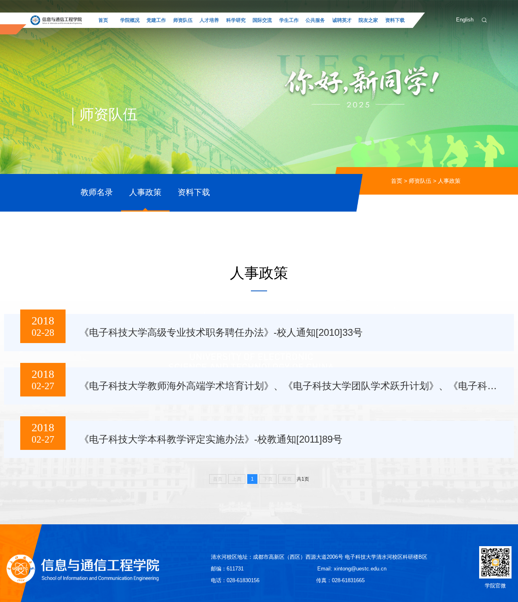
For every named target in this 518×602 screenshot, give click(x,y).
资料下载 (395, 20)
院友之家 (368, 20)
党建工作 (156, 20)
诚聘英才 (342, 20)
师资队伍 (183, 20)
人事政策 (449, 181)
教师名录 (97, 192)
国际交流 (262, 20)
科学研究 (236, 20)
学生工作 (289, 20)
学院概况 (130, 20)
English (464, 20)
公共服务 (315, 20)
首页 (103, 20)
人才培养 (209, 20)
